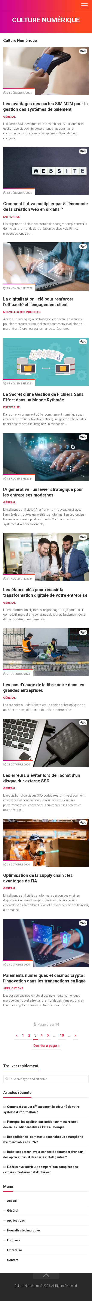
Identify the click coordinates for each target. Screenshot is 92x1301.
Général (9, 116)
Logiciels (13, 1240)
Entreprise (11, 216)
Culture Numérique (46, 20)
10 (62, 1035)
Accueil (12, 1200)
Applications (13, 988)
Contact (12, 1260)
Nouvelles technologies (21, 312)
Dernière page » (46, 1046)
